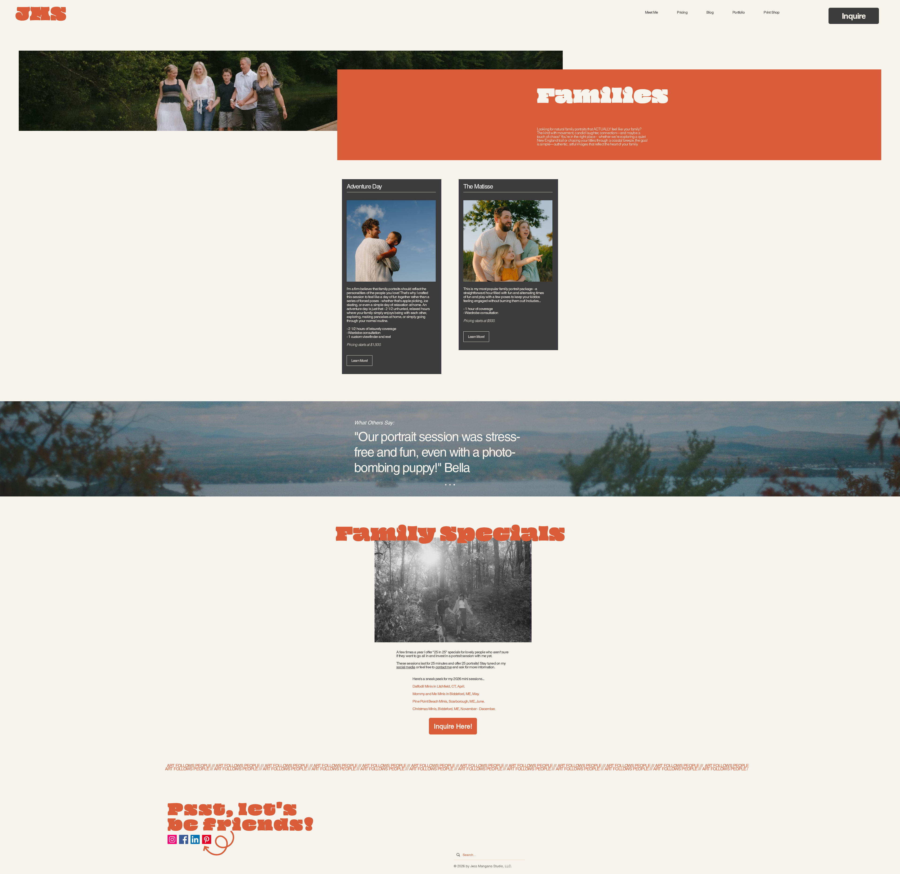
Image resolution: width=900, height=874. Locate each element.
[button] (682, 12)
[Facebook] (183, 839)
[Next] (874, 448)
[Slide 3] (454, 484)
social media (405, 667)
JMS (40, 15)
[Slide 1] (445, 484)
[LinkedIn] (195, 839)
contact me (443, 667)
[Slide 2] (450, 484)
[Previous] (25, 448)
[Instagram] (172, 839)
